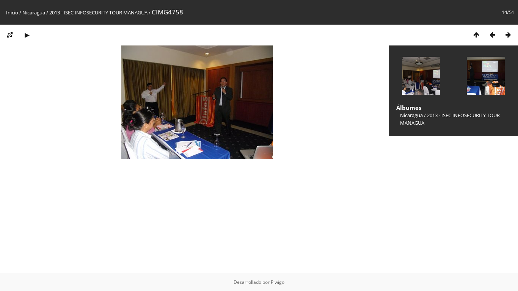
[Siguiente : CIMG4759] (508, 34)
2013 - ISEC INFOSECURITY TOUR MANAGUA (98, 12)
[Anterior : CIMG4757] (492, 34)
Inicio (12, 12)
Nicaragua (33, 12)
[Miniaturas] (476, 34)
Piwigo (277, 282)
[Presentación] (27, 34)
